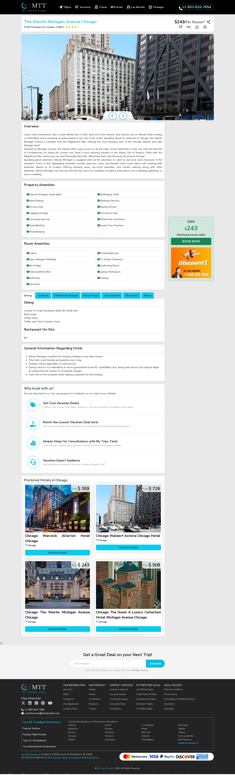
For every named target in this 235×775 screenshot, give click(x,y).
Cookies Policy (70, 708)
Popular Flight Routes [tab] (34, 734)
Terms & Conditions (173, 689)
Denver (108, 725)
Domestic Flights (144, 704)
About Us (68, 689)
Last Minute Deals (145, 689)
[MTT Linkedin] (29, 703)
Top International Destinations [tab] (39, 746)
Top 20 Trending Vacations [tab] (40, 722)
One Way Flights (144, 708)
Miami (144, 728)
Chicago (72, 736)
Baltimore (73, 728)
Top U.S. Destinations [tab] (34, 740)
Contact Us (68, 699)
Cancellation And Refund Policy (179, 699)
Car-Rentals (94, 699)
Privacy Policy (170, 694)
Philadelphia (148, 739)
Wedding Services (110, 200)
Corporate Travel (118, 704)
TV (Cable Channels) (111, 259)
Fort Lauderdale (186, 736)
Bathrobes (34, 278)
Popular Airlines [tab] (31, 728)
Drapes (33, 253)
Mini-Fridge (35, 265)
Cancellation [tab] (112, 295)
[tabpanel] (93, 320)
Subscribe (155, 663)
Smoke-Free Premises (112, 225)
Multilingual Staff (109, 194)
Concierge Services (39, 219)
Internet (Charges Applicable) (45, 194)
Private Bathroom (109, 253)
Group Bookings (118, 694)
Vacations (93, 704)
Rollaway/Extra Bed (40, 271)
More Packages (187, 743)
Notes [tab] (147, 295)
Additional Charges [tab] (66, 295)
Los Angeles (148, 725)
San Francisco (185, 739)
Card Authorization (119, 699)
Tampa (181, 732)
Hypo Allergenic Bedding (42, 259)
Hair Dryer (34, 284)
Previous (113, 116)
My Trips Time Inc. (140, 670)
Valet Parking (36, 200)
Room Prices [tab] (91, 295)
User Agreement (71, 704)
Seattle (181, 728)
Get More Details (57, 552)
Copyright (169, 708)
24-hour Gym (36, 207)
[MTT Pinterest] (43, 703)
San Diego (183, 725)
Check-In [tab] (43, 295)
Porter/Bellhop (37, 225)
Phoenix (109, 728)
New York (146, 732)
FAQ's (66, 694)
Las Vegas (110, 739)
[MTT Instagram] (36, 703)
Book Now (191, 241)
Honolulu (109, 732)
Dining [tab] (28, 295)
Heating (104, 278)
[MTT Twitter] (23, 703)
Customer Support (119, 689)
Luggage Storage (38, 213)
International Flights (146, 699)
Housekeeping (37, 231)
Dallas (71, 739)
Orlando (146, 736)
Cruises (92, 708)
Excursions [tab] (132, 295)
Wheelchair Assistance (112, 219)
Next (123, 116)
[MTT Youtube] (50, 703)
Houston (109, 736)
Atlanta (72, 725)
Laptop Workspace (110, 271)
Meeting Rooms (108, 207)
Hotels (92, 694)
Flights (92, 689)
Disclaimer (169, 704)
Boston (72, 732)
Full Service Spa (109, 213)
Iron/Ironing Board (109, 265)
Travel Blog (115, 708)
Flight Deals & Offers (146, 694)
